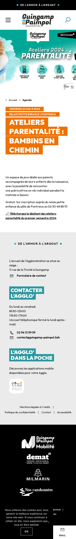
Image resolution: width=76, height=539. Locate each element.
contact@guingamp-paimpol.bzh (38, 337)
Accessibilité (64, 412)
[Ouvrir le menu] (8, 20)
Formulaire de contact (31, 275)
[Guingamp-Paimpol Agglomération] (38, 20)
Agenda (27, 100)
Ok (27, 531)
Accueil (13, 100)
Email (62, 535)
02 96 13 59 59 (26, 332)
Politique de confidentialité (20, 412)
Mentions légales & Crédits (35, 407)
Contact (46, 412)
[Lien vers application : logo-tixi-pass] (16, 386)
